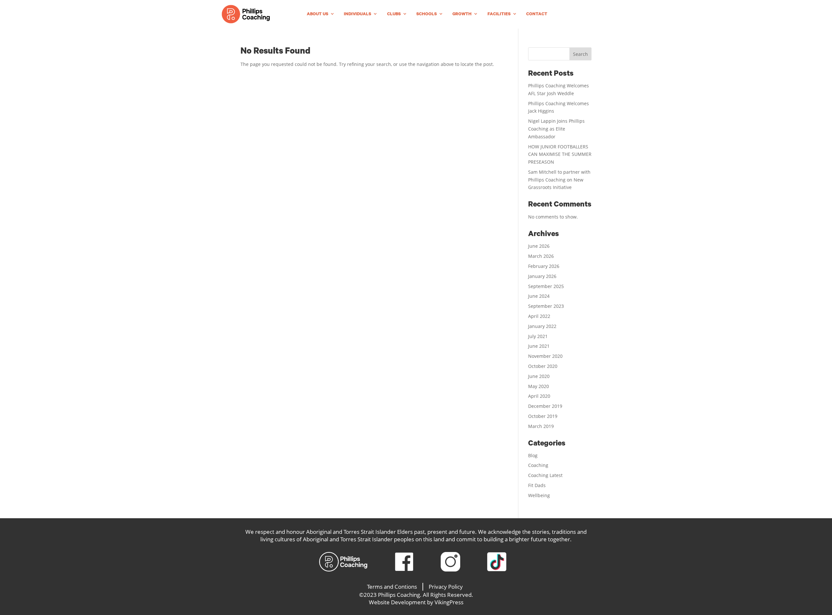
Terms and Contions (392, 586)
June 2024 (539, 296)
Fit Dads (537, 485)
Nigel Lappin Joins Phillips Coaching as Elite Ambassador (556, 129)
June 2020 (539, 376)
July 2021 (538, 336)
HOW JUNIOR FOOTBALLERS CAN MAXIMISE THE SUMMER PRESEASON (560, 154)
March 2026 (541, 256)
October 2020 (542, 366)
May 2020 (538, 386)
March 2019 (541, 426)
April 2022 (539, 316)
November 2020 (545, 356)
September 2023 (546, 306)
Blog (533, 455)
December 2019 (545, 406)
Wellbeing (539, 495)
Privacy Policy (446, 586)
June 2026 (539, 246)
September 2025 (546, 286)
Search (580, 54)
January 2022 (542, 326)
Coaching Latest (545, 475)
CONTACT (536, 14)
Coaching (538, 465)
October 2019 (542, 416)
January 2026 (542, 276)
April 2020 (539, 396)
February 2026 (543, 266)
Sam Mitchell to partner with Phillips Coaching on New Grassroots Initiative (559, 180)
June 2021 (539, 346)
